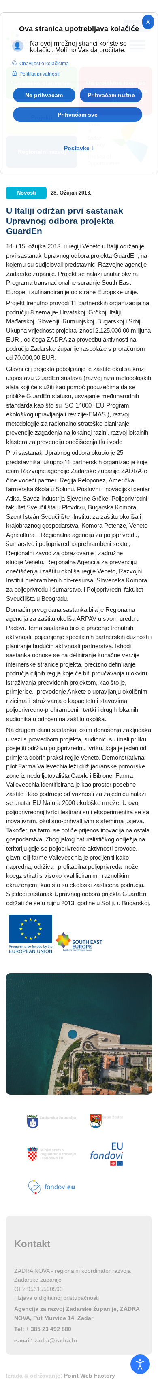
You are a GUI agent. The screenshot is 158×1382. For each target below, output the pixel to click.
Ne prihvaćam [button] (44, 95)
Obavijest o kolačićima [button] (44, 63)
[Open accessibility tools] (140, 1364)
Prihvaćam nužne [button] (111, 95)
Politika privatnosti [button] (39, 74)
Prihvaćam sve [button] (78, 114)
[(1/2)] (30, 934)
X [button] (148, 22)
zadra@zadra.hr (55, 1340)
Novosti (26, 193)
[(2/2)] (79, 941)
